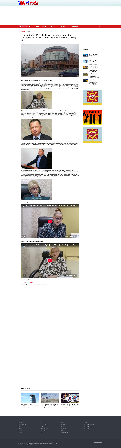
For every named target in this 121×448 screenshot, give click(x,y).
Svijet (20, 426)
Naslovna (21, 422)
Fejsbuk (46, 284)
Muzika (42, 426)
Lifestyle (64, 422)
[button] (31, 26)
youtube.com (34, 281)
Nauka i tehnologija (44, 428)
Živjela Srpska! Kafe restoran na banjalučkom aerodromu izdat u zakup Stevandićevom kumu (29, 406)
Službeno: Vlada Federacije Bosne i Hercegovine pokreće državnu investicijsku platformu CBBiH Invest (93, 82)
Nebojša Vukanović (28, 281)
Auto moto (43, 430)
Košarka (64, 428)
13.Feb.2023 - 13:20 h (30, 31)
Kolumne (42, 422)
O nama (85, 422)
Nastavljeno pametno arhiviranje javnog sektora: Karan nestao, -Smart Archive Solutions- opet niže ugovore (70, 406)
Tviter (50, 284)
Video (42, 432)
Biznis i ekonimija (22, 424)
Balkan (20, 428)
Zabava (63, 424)
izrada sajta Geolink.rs (98, 442)
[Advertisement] (60, 16)
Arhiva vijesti (86, 428)
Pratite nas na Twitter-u (88, 426)
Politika (20, 432)
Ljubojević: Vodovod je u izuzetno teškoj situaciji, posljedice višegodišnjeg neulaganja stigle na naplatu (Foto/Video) (93, 69)
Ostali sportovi (65, 432)
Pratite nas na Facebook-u (89, 424)
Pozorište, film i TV (44, 424)
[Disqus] (50, 335)
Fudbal (63, 426)
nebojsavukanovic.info (28, 282)
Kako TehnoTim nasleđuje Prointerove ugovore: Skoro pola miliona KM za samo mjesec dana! (49, 406)
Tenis (63, 430)
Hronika (20, 430)
